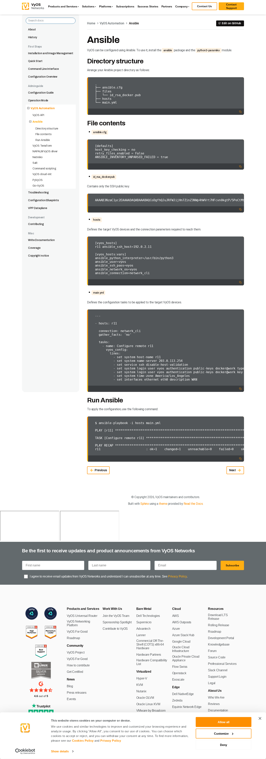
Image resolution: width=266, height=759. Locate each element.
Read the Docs (193, 504)
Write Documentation (41, 240)
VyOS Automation (43, 108)
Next (232, 470)
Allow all (223, 722)
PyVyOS (37, 180)
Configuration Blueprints (43, 200)
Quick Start (35, 61)
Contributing (36, 224)
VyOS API (38, 115)
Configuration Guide (41, 92)
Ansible (38, 121)
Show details (60, 751)
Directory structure (46, 128)
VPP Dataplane (37, 208)
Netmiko (38, 157)
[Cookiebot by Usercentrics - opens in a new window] (25, 751)
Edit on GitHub (231, 23)
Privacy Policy (110, 740)
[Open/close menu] (28, 108)
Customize (221, 733)
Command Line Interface (43, 68)
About (32, 29)
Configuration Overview (42, 76)
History (32, 37)
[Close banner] (260, 718)
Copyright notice (38, 255)
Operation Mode (38, 100)
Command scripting (44, 168)
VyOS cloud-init (42, 174)
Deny (223, 745)
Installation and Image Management (50, 53)
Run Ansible (42, 140)
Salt (35, 162)
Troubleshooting (38, 192)
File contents (43, 134)
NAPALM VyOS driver (45, 151)
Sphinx (144, 504)
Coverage (34, 247)
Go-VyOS (38, 185)
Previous (101, 470)
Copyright (140, 497)
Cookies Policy (83, 740)
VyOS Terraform (42, 145)
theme (163, 504)
